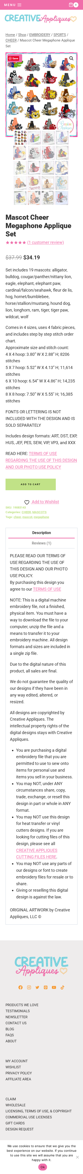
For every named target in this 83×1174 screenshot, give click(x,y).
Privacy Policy (19, 1073)
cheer (17, 517)
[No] (77, 1157)
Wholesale (16, 1105)
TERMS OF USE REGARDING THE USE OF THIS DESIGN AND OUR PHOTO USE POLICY (41, 460)
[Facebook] (20, 987)
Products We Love (22, 1005)
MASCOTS (39, 512)
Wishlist (13, 1067)
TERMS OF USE (47, 589)
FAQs (10, 1035)
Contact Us (16, 1023)
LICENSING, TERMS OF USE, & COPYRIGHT (39, 1111)
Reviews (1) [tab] (41, 543)
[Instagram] (29, 987)
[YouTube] (54, 987)
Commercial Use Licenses (29, 1117)
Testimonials (18, 1011)
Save (15, 58)
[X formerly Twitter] (37, 987)
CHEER (26, 512)
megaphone (41, 517)
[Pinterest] (46, 987)
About (11, 1041)
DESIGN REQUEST (20, 1129)
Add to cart (31, 484)
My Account (17, 1061)
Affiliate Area (18, 1079)
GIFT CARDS (15, 1123)
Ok (43, 1167)
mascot (27, 517)
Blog (10, 1029)
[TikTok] (62, 987)
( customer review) (45, 242)
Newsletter (16, 1017)
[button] (71, 58)
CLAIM (11, 1099)
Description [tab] (41, 533)
